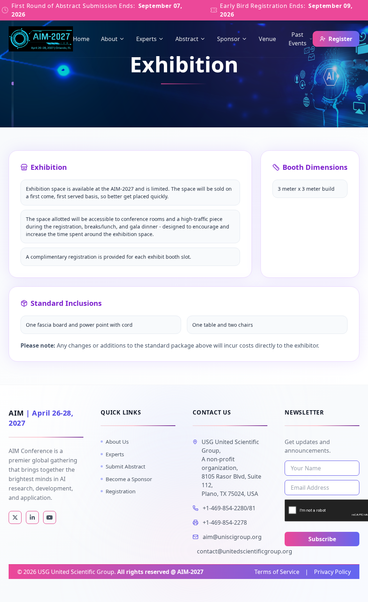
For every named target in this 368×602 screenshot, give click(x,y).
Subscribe (322, 539)
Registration (120, 491)
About (109, 39)
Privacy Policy (332, 572)
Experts (146, 39)
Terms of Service (276, 572)
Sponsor (228, 39)
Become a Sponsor (129, 479)
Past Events (298, 39)
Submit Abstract (125, 466)
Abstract (186, 39)
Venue (267, 39)
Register (340, 39)
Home (81, 39)
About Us (117, 441)
